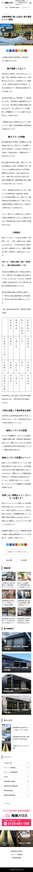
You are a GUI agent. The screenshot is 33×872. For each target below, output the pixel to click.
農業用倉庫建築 (16, 857)
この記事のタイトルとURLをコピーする (16, 551)
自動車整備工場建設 (5, 25)
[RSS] (16, 863)
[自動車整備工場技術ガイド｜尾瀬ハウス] (7, 3)
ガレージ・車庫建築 (16, 854)
